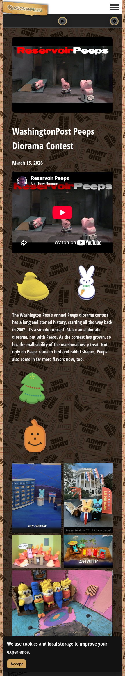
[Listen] (62, 21)
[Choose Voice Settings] (114, 21)
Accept (16, 664)
